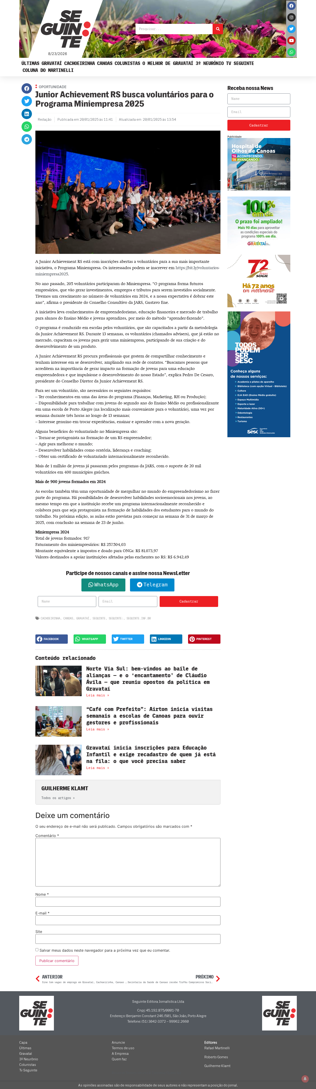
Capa (23, 1042)
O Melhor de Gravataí (168, 63)
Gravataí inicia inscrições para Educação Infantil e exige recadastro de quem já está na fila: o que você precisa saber (151, 754)
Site (38, 931)
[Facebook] (291, 6)
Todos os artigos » (58, 798)
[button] (27, 88)
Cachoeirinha (79, 63)
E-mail (42, 913)
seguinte (99, 618)
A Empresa (120, 1054)
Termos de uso (123, 1048)
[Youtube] (291, 40)
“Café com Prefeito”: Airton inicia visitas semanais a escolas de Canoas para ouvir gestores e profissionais (149, 716)
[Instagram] (291, 17)
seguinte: (116, 618)
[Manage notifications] (305, 1079)
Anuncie (118, 1042)
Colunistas (127, 63)
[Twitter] (291, 29)
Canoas (104, 63)
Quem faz (119, 1059)
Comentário (47, 835)
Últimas (30, 63)
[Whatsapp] (291, 52)
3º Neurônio (210, 63)
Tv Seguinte (240, 63)
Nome (42, 894)
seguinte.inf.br (139, 618)
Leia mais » (97, 695)
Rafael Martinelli (217, 1048)
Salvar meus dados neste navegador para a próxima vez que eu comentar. (105, 950)
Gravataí (52, 63)
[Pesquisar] (218, 29)
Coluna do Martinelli (48, 70)
